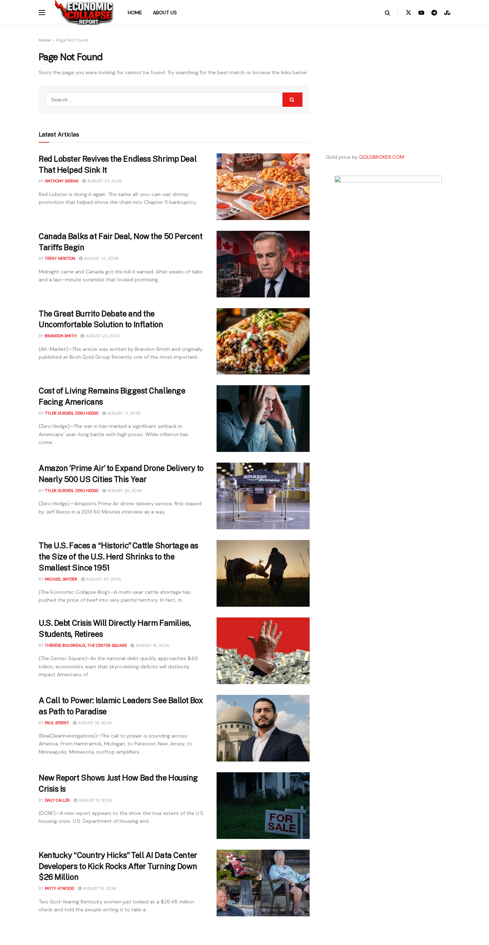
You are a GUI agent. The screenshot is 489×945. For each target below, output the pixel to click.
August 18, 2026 (95, 800)
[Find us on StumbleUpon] (447, 12)
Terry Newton (60, 258)
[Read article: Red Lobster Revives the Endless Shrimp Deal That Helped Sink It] (263, 186)
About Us (165, 12)
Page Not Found (72, 40)
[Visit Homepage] (84, 12)
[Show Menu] (42, 12)
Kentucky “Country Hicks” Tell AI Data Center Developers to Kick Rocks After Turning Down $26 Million (118, 866)
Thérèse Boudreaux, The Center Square (86, 645)
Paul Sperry (57, 722)
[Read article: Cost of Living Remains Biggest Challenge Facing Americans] (263, 418)
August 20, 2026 (124, 490)
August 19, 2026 (152, 645)
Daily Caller (57, 800)
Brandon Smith (61, 335)
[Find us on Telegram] (434, 12)
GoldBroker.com (381, 157)
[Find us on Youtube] (421, 12)
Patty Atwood (59, 888)
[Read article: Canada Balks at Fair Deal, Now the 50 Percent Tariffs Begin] (263, 264)
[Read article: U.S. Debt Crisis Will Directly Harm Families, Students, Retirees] (263, 650)
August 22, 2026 (100, 258)
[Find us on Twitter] (408, 12)
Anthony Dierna (61, 180)
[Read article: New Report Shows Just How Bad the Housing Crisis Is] (263, 805)
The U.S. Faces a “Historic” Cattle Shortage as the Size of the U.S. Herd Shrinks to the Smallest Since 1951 (118, 556)
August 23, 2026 (104, 180)
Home (135, 12)
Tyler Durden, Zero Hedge (71, 413)
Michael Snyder (61, 579)
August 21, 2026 (123, 413)
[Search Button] (387, 12)
